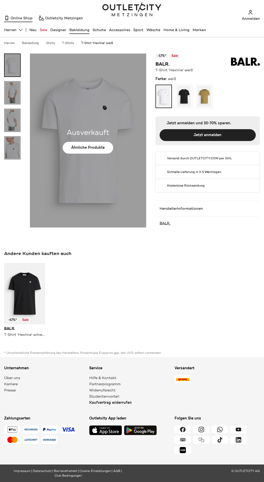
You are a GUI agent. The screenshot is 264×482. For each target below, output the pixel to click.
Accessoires (119, 30)
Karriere (11, 384)
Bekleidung (79, 30)
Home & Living (176, 30)
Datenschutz (42, 471)
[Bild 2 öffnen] (12, 92)
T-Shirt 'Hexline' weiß (97, 43)
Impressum (22, 471)
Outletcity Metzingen (132, 10)
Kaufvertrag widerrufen (110, 402)
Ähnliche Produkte (88, 147)
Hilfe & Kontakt (102, 377)
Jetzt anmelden (207, 135)
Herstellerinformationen (181, 208)
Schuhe (99, 30)
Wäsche (153, 30)
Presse (10, 390)
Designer (58, 30)
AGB (116, 471)
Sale (43, 30)
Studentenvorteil (104, 396)
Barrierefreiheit (65, 471)
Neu (33, 30)
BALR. (162, 64)
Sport (138, 30)
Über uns (12, 377)
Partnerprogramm (105, 384)
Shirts (50, 43)
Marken (199, 30)
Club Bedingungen (68, 476)
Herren (9, 43)
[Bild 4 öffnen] (12, 148)
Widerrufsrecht (102, 390)
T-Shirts (68, 43)
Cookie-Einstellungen (95, 471)
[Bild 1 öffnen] (12, 65)
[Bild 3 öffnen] (12, 120)
